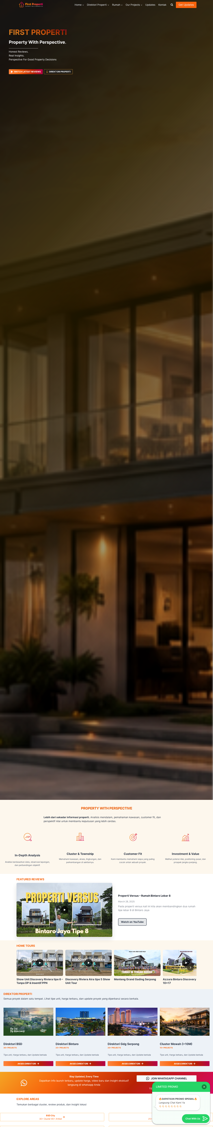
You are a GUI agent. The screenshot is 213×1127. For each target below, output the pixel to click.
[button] (204, 1086)
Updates (150, 4)
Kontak (162, 4)
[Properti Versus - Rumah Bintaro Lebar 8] (64, 910)
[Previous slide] (22, 967)
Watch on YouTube (132, 921)
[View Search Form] (171, 4)
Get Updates (186, 4)
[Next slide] (190, 967)
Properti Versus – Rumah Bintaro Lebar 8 (144, 895)
